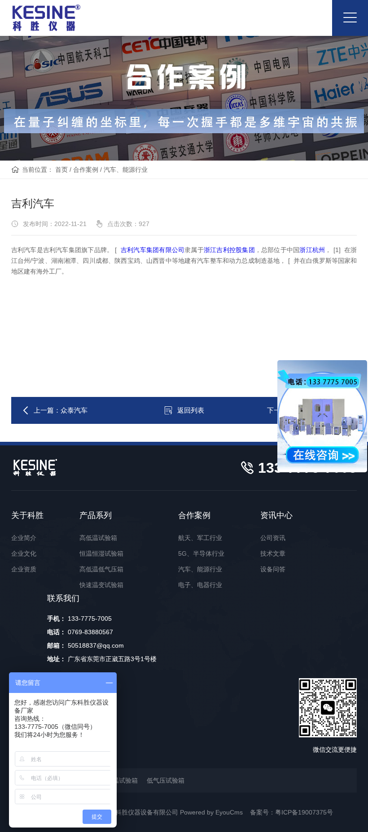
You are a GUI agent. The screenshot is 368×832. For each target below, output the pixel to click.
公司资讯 (272, 537)
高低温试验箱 (98, 537)
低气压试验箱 (165, 780)
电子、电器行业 (200, 584)
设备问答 (272, 569)
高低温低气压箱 (101, 569)
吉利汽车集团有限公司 (152, 249)
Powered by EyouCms (210, 812)
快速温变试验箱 (101, 584)
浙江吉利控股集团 (229, 249)
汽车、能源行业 (126, 169)
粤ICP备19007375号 (304, 812)
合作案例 (85, 169)
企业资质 (23, 569)
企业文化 (23, 553)
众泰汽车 (74, 410)
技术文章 (272, 553)
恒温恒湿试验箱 (101, 553)
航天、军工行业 (200, 537)
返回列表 (190, 410)
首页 (61, 169)
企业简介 (23, 537)
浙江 (305, 249)
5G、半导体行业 (201, 553)
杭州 (318, 249)
